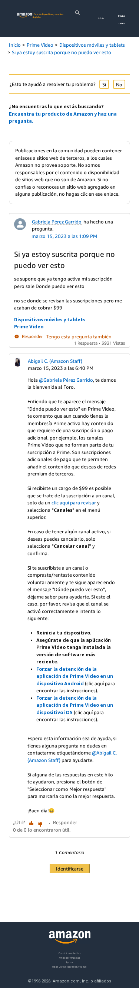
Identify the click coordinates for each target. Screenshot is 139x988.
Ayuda (69, 962)
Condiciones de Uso (69, 953)
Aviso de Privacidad (69, 957)
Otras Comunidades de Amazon (69, 966)
